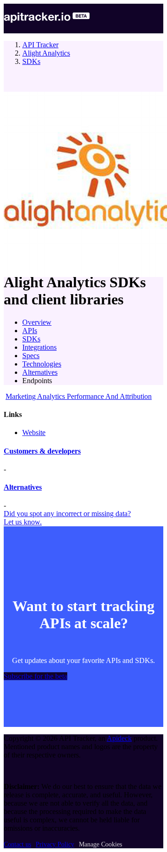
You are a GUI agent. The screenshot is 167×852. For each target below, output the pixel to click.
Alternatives (40, 372)
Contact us (17, 844)
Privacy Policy (55, 844)
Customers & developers (42, 451)
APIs (29, 330)
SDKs (31, 61)
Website (33, 432)
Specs (30, 356)
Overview (36, 322)
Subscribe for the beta (35, 676)
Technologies (41, 364)
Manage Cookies (100, 844)
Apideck (119, 738)
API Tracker (40, 45)
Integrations (39, 347)
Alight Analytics (46, 53)
